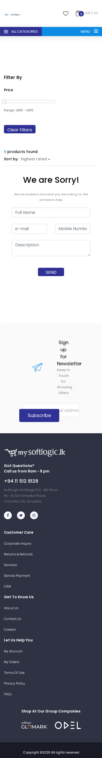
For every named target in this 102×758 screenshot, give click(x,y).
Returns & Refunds (18, 554)
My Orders (11, 662)
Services (10, 565)
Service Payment (17, 575)
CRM (7, 586)
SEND (51, 272)
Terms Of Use (14, 672)
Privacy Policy (14, 683)
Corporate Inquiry (17, 543)
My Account (13, 651)
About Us (11, 608)
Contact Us (12, 619)
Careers (10, 629)
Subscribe (39, 415)
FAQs (8, 694)
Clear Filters (19, 130)
